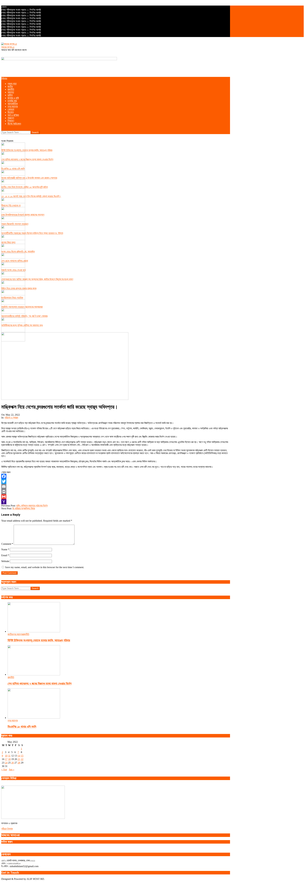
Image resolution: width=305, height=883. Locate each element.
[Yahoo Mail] (115, 501)
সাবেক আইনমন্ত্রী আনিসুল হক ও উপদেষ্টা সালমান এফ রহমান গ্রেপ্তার (29, 178)
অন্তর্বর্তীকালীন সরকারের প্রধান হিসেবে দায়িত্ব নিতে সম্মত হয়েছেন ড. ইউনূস (32, 233)
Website (5, 561)
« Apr (4, 769)
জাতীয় (10, 634)
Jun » (11, 769)
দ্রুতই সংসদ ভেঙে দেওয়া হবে (13, 270)
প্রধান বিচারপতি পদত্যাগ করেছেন (14, 224)
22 (22, 759)
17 (6, 759)
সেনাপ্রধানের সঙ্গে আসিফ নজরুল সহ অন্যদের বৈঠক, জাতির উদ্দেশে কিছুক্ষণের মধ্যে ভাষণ (37, 279)
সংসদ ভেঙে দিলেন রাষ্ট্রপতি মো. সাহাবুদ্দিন (18, 251)
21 (19, 759)
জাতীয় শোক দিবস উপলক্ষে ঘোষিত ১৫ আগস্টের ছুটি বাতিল (24, 187)
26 (12, 762)
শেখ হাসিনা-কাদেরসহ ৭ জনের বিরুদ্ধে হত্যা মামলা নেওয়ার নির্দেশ (27, 159)
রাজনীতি (26, 634)
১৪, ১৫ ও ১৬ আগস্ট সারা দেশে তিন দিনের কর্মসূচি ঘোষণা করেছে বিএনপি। (31, 196)
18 (9, 759)
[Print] (115, 491)
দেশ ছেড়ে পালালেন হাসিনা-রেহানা (14, 260)
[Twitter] (115, 481)
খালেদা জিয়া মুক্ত (8, 242)
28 (19, 762)
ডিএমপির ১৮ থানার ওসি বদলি (13, 168)
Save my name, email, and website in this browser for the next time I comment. (44, 567)
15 (22, 755)
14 (19, 755)
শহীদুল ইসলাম (7, 828)
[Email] (115, 486)
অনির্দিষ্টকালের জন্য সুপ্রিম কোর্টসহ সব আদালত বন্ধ (22, 325)
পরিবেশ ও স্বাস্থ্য (11, 417)
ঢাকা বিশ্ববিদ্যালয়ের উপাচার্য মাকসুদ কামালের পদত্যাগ (22, 214)
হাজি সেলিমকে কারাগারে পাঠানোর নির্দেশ (32, 505)
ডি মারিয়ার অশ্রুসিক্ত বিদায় (23, 508)
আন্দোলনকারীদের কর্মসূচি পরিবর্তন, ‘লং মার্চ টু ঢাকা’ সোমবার (24, 316)
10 (6, 755)
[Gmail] (115, 496)
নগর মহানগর (18, 634)
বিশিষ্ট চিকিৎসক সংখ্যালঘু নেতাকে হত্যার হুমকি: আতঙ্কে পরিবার (26, 150)
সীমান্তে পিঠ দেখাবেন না (10, 205)
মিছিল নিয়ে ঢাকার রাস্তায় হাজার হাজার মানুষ (18, 288)
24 (6, 762)
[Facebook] (115, 476)
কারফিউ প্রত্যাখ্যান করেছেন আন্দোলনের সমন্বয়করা (22, 307)
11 (9, 755)
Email (5, 555)
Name (5, 549)
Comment (7, 544)
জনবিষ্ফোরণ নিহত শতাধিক (12, 297)
